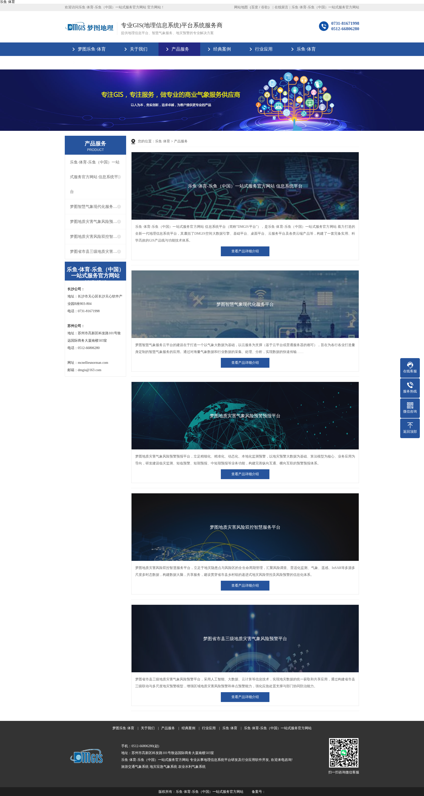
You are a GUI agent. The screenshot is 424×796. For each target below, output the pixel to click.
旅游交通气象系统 (135, 767)
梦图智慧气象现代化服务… (93, 206)
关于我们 (138, 49)
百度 (254, 7)
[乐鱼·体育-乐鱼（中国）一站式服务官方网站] (89, 26)
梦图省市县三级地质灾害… (93, 251)
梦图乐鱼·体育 (92, 49)
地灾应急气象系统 (163, 767)
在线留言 (281, 7)
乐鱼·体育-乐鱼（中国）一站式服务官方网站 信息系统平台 (94, 177)
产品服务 (180, 49)
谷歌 (264, 7)
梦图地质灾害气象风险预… (93, 221)
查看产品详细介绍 (245, 251)
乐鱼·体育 (7, 2)
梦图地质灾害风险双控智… (93, 236)
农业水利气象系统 (192, 767)
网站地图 (241, 7)
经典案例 (222, 49)
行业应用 (264, 49)
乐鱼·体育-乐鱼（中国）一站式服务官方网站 (325, 7)
